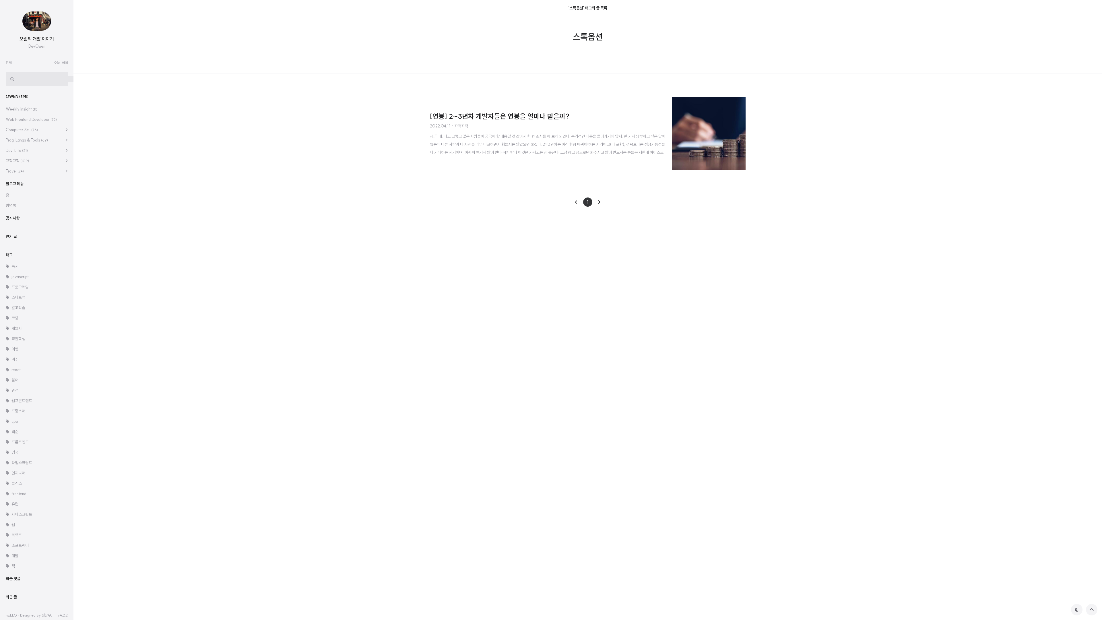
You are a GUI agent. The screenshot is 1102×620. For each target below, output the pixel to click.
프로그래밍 (20, 287)
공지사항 (13, 218)
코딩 (14, 318)
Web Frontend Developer (31, 119)
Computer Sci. (22, 129)
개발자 (16, 328)
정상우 (46, 615)
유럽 (14, 504)
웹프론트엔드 (21, 400)
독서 (14, 266)
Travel (15, 171)
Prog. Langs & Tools (27, 140)
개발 (14, 555)
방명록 (11, 205)
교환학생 (18, 338)
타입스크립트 (21, 462)
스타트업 (18, 297)
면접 (14, 390)
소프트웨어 (20, 545)
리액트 (16, 535)
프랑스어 (18, 411)
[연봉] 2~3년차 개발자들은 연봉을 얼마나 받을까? (499, 116)
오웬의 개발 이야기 (37, 39)
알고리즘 (18, 307)
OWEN (17, 96)
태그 (9, 254)
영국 (14, 452)
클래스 (16, 483)
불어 (14, 380)
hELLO (11, 615)
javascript (20, 276)
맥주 (14, 359)
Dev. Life (17, 150)
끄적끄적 (17, 160)
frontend (18, 493)
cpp (14, 421)
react (16, 369)
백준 (14, 431)
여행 (14, 349)
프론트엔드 (20, 442)
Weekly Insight (21, 109)
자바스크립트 (21, 514)
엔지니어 (18, 473)
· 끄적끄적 (459, 126)
